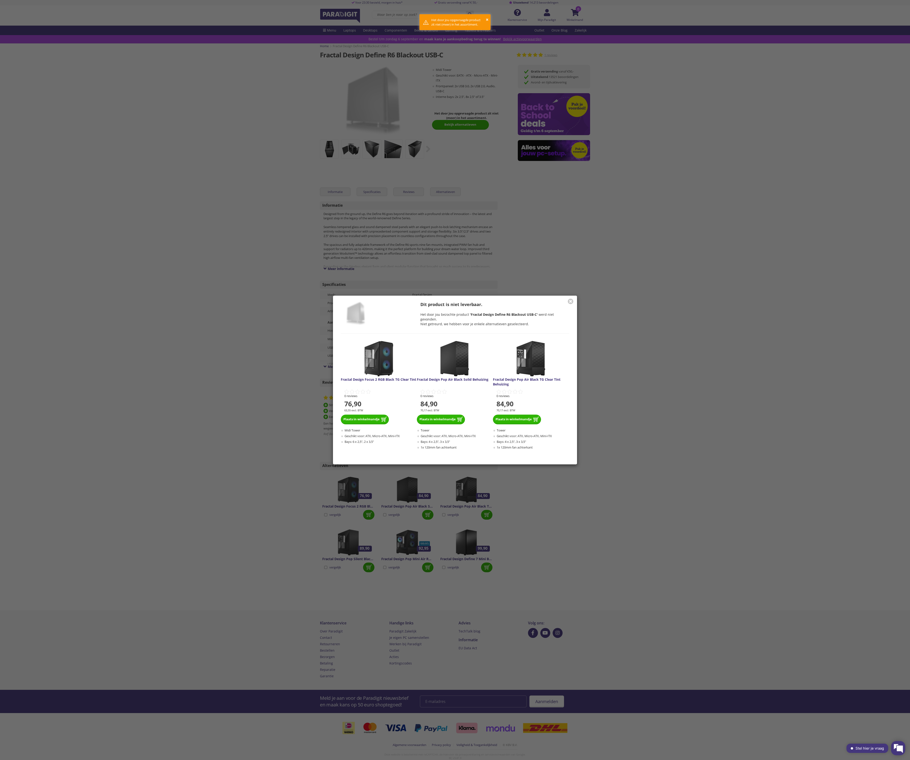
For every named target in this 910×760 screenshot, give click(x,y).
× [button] (487, 19)
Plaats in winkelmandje (361, 419)
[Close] (570, 301)
